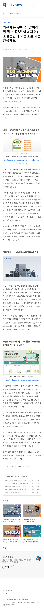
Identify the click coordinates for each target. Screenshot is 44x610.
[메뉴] (39, 4)
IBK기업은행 (8, 556)
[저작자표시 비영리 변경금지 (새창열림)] (29, 466)
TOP (39, 590)
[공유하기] (10, 466)
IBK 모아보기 (15, 13)
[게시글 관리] (12, 466)
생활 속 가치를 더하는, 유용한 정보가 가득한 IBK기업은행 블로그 (16, 561)
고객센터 (5, 593)
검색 (34, 4)
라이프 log (9, 476)
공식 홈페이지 (7, 590)
